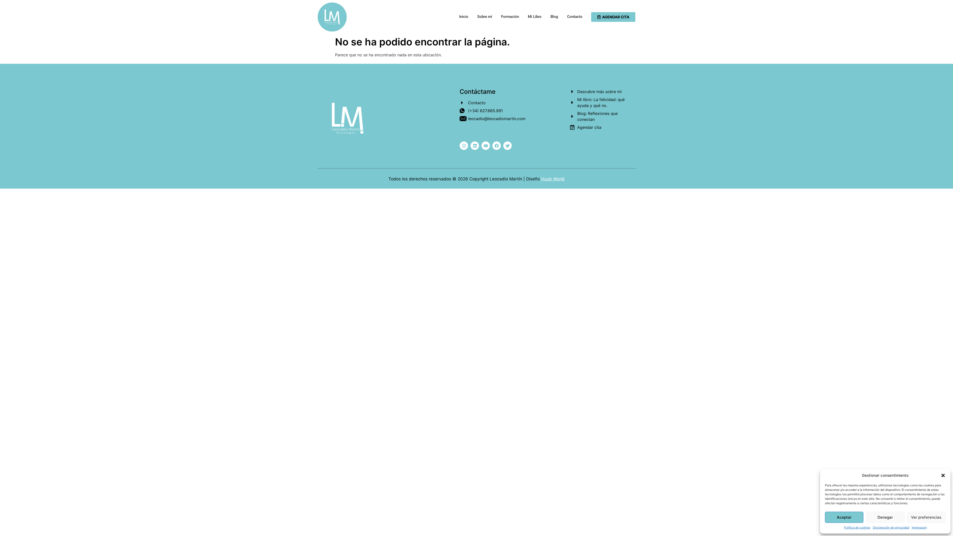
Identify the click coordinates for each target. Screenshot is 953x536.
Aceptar (844, 517)
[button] (943, 475)
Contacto (574, 16)
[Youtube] (485, 145)
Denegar (885, 517)
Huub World (553, 178)
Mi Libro (535, 16)
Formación (510, 16)
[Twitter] (507, 145)
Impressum (919, 527)
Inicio (463, 16)
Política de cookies (857, 527)
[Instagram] (464, 145)
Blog (554, 16)
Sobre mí (484, 16)
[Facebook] (496, 145)
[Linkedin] (475, 145)
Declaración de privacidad (891, 527)
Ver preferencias (926, 517)
